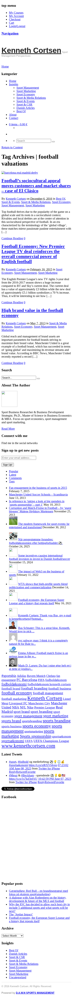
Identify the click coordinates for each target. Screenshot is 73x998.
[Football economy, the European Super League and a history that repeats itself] (13, 599)
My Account (16, 16)
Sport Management (27, 87)
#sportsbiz (8, 676)
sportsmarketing (33, 731)
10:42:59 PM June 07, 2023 (54, 778)
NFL (23, 707)
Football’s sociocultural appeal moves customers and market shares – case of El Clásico (36, 185)
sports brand (11, 721)
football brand (10, 688)
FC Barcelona (26, 680)
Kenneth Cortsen (31, 50)
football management (48, 693)
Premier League (44, 707)
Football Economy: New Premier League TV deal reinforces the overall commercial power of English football (33, 254)
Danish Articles (25, 107)
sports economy (36, 725)
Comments (15, 478)
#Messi (13, 775)
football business (59, 688)
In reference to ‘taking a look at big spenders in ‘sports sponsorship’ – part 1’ (36, 503)
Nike (30, 707)
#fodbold (23, 761)
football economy (16, 693)
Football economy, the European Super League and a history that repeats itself (36, 601)
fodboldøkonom (56, 680)
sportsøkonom (61, 736)
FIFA (41, 680)
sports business (11, 726)
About (12, 114)
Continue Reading (12, 238)
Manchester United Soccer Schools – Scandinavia (38, 494)
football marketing (14, 699)
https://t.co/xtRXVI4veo (43, 765)
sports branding (57, 720)
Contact (13, 118)
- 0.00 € (18, 124)
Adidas (21, 676)
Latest (12, 474)
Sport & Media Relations (31, 97)
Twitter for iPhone (49, 768)
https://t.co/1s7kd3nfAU (23, 778)
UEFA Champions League (51, 741)
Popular (13, 471)
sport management (28, 716)
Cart (11, 22)
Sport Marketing (26, 91)
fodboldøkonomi (14, 684)
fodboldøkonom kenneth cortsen (49, 684)
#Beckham (27, 775)
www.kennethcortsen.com (28, 746)
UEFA (29, 741)
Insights (13, 84)
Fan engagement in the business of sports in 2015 (38, 487)
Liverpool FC (18, 703)
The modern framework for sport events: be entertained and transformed (39, 525)
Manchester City (39, 703)
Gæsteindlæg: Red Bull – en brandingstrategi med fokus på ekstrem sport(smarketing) (38, 892)
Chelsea (51, 676)
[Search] (53, 141)
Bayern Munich (36, 675)
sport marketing (55, 716)
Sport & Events (25, 101)
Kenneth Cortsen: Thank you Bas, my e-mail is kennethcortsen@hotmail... (40, 617)
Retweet (21, 771)
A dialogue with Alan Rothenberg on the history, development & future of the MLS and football (37, 899)
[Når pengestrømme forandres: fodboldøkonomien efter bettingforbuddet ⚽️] (13, 539)
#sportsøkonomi (18, 765)
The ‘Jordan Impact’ (21, 914)
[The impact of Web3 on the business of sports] (13, 571)
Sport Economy (25, 94)
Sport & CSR (24, 104)
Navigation (10, 33)
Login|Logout (17, 26)
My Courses (16, 12)
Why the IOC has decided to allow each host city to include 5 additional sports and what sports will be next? (39, 908)
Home (12, 81)
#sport (12, 761)
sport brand (21, 712)
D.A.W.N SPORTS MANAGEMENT (35, 992)
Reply (12, 771)
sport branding (42, 711)
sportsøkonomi (12, 741)
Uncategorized (17, 977)
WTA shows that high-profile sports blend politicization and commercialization (38, 585)
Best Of (21, 111)
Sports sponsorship (35, 736)
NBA (15, 707)
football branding (34, 688)
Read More (8, 428)
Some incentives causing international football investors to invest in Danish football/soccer (39, 557)
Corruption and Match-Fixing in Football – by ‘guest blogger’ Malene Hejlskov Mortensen (40, 509)
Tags (12, 481)
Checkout (14, 19)
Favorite (31, 771)
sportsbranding (32, 721)
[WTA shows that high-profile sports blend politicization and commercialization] (13, 584)
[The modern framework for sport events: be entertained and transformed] (13, 523)
